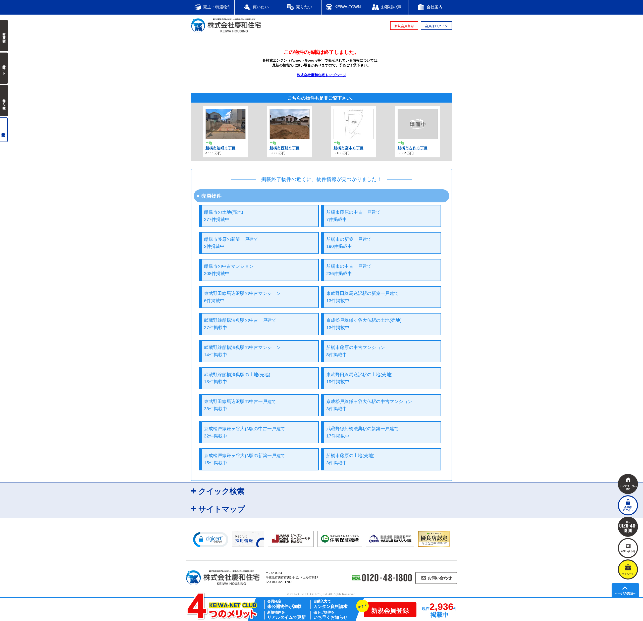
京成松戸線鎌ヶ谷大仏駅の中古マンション (369, 405)
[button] (210, 539)
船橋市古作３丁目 (413, 148)
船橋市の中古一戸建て (348, 270)
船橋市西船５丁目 (285, 148)
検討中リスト (4, 68)
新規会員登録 (404, 26)
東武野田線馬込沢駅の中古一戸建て (240, 405)
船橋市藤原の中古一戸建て (353, 216)
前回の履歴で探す (4, 35)
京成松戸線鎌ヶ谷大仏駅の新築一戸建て (244, 459)
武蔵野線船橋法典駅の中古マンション (242, 351)
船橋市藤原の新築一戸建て (231, 243)
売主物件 (4, 129)
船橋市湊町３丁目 (220, 148)
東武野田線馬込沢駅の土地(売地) (359, 378)
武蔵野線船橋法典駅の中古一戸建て (240, 324)
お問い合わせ (440, 578)
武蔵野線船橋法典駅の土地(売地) (237, 378)
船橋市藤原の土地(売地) (350, 459)
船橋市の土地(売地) (223, 216)
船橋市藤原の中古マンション (355, 351)
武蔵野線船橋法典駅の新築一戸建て (362, 432)
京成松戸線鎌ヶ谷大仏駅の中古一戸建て (244, 432)
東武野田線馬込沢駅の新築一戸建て (362, 297)
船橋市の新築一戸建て (348, 243)
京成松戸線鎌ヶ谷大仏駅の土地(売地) (364, 324)
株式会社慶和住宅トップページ (321, 75)
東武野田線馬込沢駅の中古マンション (242, 297)
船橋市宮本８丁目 (349, 148)
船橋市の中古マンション (229, 270)
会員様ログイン (436, 26)
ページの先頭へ (625, 593)
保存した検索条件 (4, 100)
